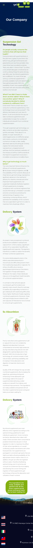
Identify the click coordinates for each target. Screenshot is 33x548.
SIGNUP (21, 7)
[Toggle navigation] (7, 5)
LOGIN (27, 7)
